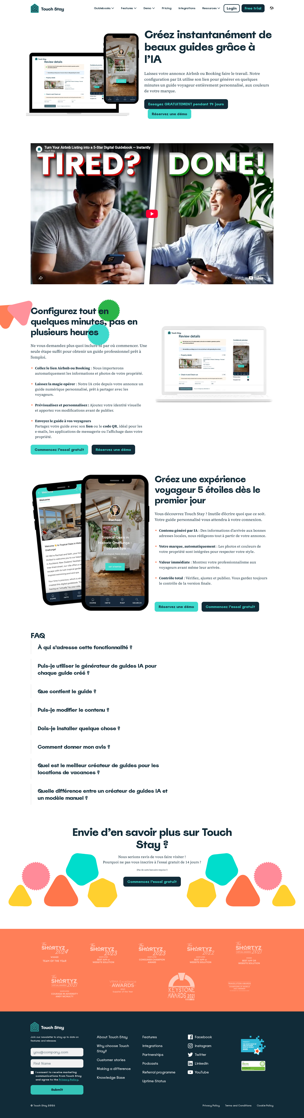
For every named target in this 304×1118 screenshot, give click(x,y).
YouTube (202, 1072)
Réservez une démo (169, 114)
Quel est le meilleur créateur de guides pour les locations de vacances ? (98, 769)
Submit (57, 1090)
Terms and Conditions (238, 1105)
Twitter (200, 1054)
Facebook (203, 1037)
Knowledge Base (111, 1077)
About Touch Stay (112, 1037)
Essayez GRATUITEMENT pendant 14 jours (186, 104)
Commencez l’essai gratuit (59, 449)
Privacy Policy (68, 1079)
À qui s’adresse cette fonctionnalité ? (85, 647)
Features (127, 8)
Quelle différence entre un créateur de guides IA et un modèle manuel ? (102, 794)
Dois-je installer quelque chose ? (79, 728)
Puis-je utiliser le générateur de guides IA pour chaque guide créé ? (97, 669)
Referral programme (158, 1072)
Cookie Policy (265, 1105)
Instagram (203, 1046)
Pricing (167, 8)
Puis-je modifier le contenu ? (73, 709)
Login (232, 8)
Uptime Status (154, 1081)
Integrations (187, 8)
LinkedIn (201, 1063)
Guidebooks (102, 8)
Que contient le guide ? (67, 691)
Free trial (253, 8)
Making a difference (114, 1068)
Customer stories (111, 1060)
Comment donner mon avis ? (74, 746)
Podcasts (150, 1063)
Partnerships (152, 1054)
